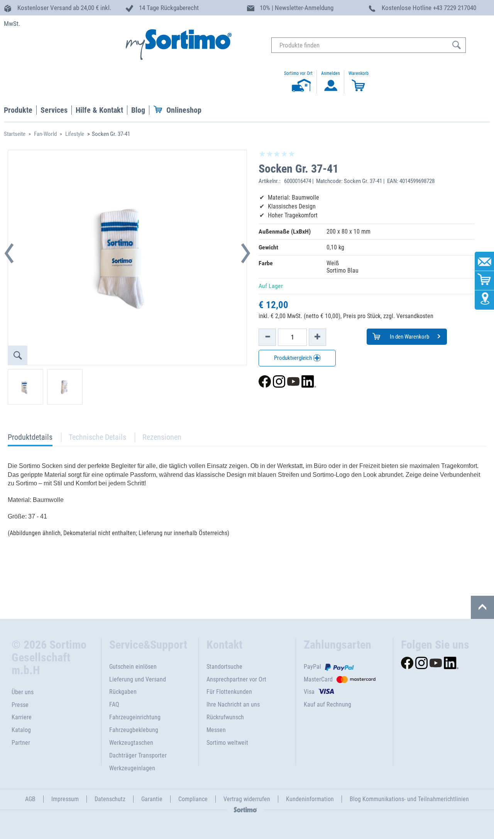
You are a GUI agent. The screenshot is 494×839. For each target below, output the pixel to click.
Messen (216, 730)
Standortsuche (224, 666)
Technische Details (97, 437)
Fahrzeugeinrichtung (135, 717)
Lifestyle (74, 134)
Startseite (14, 134)
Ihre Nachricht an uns (233, 704)
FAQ (114, 704)
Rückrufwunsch (225, 717)
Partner (21, 742)
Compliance (193, 799)
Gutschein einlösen (133, 666)
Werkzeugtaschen (131, 742)
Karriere (22, 717)
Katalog (21, 730)
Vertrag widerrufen (246, 799)
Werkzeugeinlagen (132, 768)
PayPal (312, 666)
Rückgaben (123, 691)
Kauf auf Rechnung (327, 704)
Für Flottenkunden (229, 691)
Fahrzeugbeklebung (133, 730)
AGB (30, 799)
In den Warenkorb (409, 336)
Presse (20, 704)
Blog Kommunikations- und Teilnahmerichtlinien (409, 799)
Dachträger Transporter (138, 755)
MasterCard (318, 679)
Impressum (65, 799)
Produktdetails (30, 439)
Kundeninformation (310, 799)
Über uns (23, 692)
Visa (309, 691)
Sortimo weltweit (227, 742)
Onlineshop (183, 110)
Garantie (151, 799)
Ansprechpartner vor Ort (236, 679)
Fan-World (45, 134)
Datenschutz (110, 799)
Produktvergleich (293, 357)
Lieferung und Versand (137, 679)
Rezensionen (161, 437)
